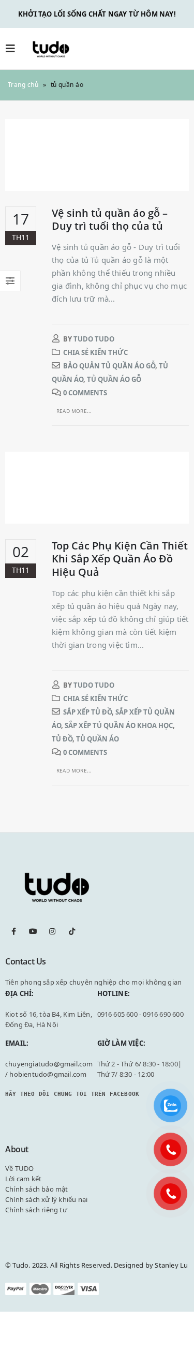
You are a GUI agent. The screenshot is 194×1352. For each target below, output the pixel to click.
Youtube (33, 931)
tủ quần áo (97, 739)
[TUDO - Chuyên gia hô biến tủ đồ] (51, 49)
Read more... (74, 410)
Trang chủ (23, 84)
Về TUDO (19, 1168)
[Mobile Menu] (13, 48)
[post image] (97, 155)
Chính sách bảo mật (36, 1189)
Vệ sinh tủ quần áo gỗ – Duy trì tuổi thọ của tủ (110, 219)
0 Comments (85, 392)
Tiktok (72, 931)
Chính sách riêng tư (36, 1209)
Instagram (52, 931)
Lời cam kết (23, 1178)
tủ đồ (62, 739)
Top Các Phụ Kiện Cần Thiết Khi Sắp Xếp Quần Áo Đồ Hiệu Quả (120, 559)
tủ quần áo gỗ (114, 379)
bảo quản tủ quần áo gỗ (109, 365)
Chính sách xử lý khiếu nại (46, 1199)
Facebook (14, 931)
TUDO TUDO (93, 339)
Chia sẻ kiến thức (95, 352)
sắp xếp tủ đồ (87, 712)
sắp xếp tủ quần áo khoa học (119, 725)
